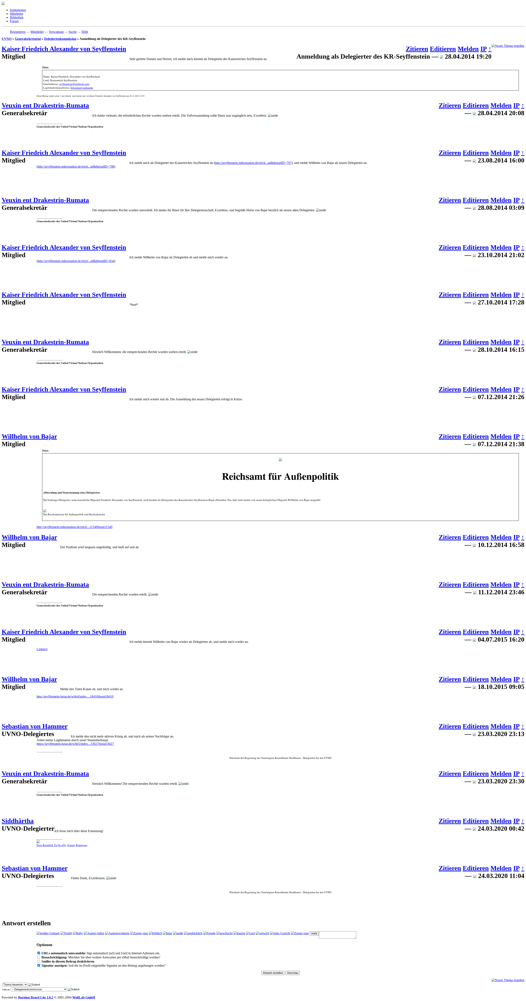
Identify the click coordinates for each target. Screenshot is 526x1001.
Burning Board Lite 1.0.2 (35, 997)
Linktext (42, 649)
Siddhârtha (18, 820)
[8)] (250, 933)
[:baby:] (78, 933)
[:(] (193, 933)
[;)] (117, 933)
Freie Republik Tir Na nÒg (51, 845)
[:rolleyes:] (94, 933)
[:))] (155, 933)
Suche (73, 32)
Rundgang (82, 845)
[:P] (139, 933)
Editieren (443, 48)
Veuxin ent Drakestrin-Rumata (45, 105)
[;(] (239, 933)
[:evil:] (66, 933)
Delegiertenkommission (60, 39)
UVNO (7, 39)
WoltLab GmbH (83, 997)
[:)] (178, 933)
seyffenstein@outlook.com (74, 84)
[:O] (280, 933)
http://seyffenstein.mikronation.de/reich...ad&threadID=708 (76, 166)
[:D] (48, 933)
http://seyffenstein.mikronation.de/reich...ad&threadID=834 (76, 261)
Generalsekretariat (28, 39)
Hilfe (85, 32)
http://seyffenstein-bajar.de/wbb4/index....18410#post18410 (75, 696)
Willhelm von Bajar (29, 436)
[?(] (262, 933)
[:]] (209, 933)
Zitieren (417, 48)
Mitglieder (37, 32)
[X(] (167, 933)
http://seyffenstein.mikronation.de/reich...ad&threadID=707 (253, 163)
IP (483, 48)
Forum (71, 845)
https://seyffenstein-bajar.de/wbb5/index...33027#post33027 (75, 744)
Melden (468, 48)
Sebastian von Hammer (34, 726)
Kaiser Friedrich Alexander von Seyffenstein (64, 48)
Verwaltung (56, 32)
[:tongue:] (300, 933)
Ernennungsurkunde (81, 87)
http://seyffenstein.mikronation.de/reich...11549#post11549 (74, 527)
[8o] (224, 933)
